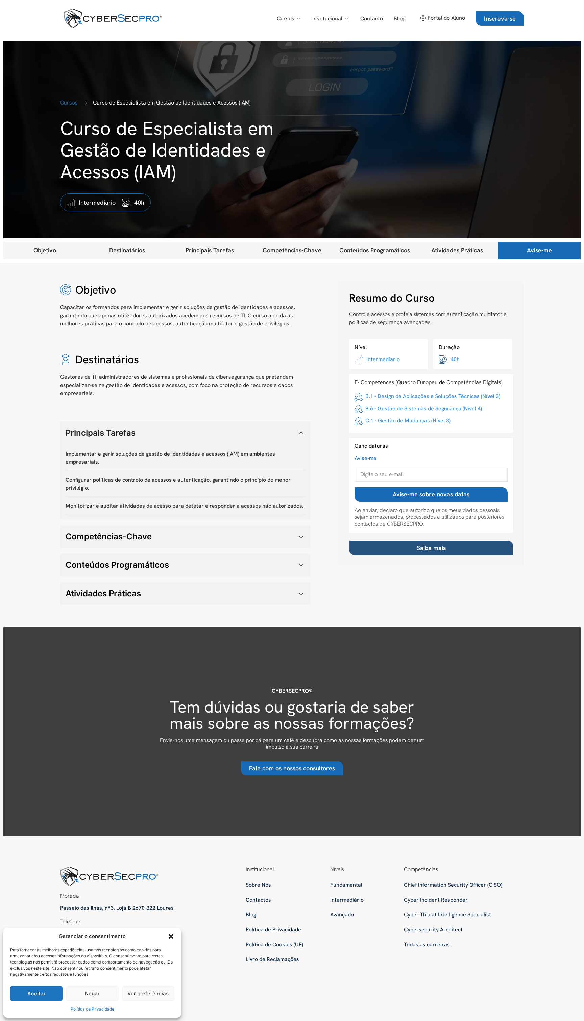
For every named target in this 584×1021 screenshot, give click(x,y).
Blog (251, 914)
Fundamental (346, 884)
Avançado (342, 914)
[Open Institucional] (346, 19)
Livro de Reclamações (272, 959)
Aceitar (36, 993)
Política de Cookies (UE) (274, 944)
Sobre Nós (258, 884)
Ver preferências (148, 993)
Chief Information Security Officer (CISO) (453, 884)
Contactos (258, 899)
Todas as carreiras (427, 944)
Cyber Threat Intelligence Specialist (447, 914)
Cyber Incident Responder (436, 899)
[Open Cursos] (298, 19)
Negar (92, 993)
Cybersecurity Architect (433, 929)
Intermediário (347, 899)
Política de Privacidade (92, 1009)
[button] (171, 936)
